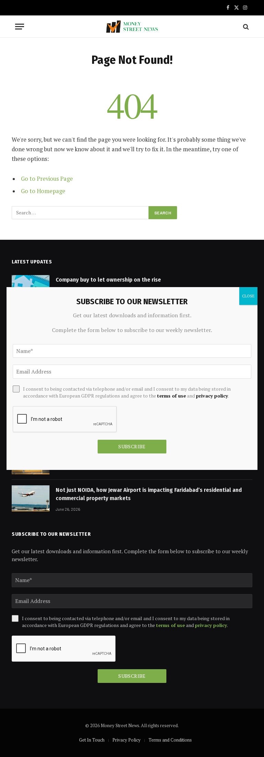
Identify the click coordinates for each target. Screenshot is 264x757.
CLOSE (248, 295)
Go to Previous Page (47, 178)
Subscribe (132, 676)
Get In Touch (91, 740)
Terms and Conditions (170, 740)
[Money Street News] (132, 26)
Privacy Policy (126, 740)
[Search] (245, 26)
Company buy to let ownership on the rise (108, 279)
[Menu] (19, 26)
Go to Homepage (43, 191)
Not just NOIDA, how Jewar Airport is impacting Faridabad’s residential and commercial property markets (149, 494)
